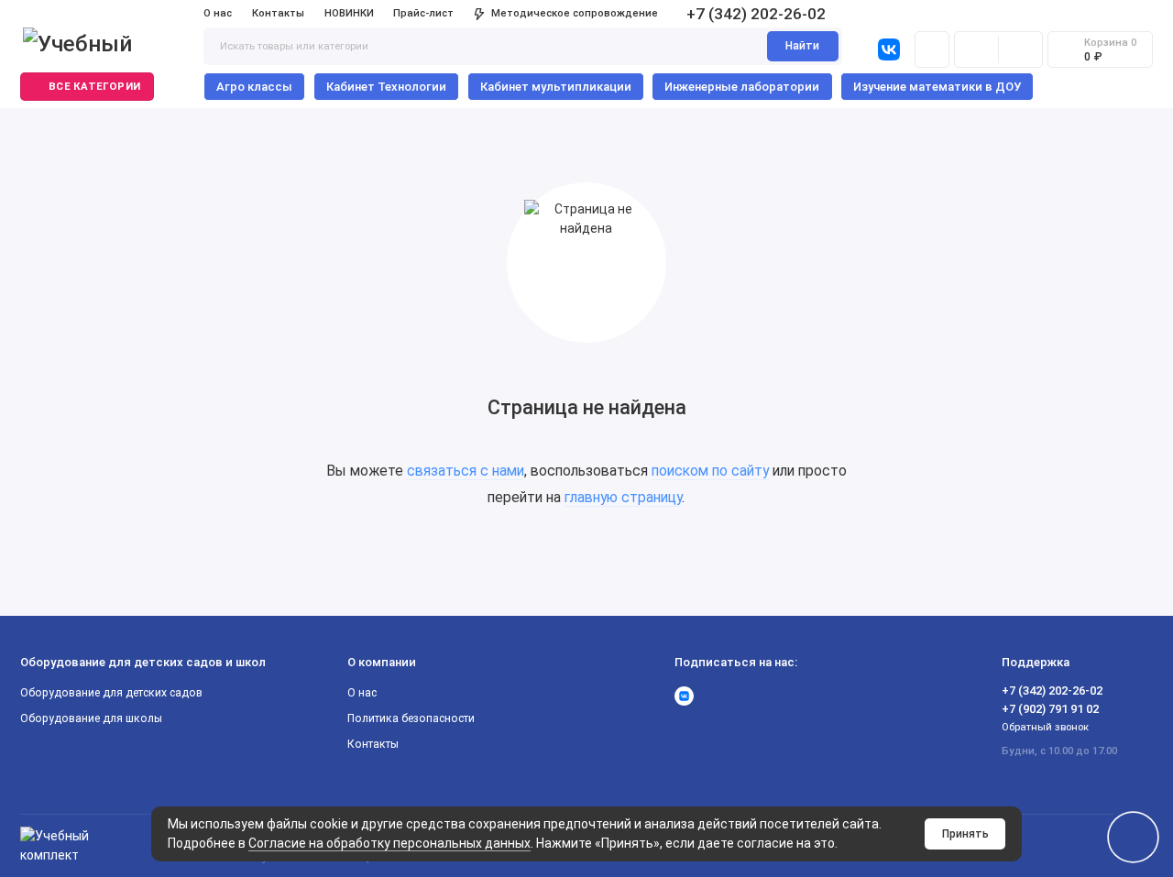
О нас (217, 13)
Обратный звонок (1045, 727)
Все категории (94, 87)
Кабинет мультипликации (555, 86)
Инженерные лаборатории (741, 86)
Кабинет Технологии (386, 86)
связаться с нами (465, 470)
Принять (965, 834)
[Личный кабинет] (932, 49)
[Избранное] (1020, 49)
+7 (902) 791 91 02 (1050, 709)
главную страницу (623, 497)
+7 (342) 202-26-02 (756, 14)
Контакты (278, 13)
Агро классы (254, 86)
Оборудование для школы (91, 718)
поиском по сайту (710, 470)
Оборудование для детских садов (111, 692)
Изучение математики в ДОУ (937, 86)
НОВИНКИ (349, 13)
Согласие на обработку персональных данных (389, 843)
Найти (802, 45)
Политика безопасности (411, 718)
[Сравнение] (976, 49)
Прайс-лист (423, 13)
